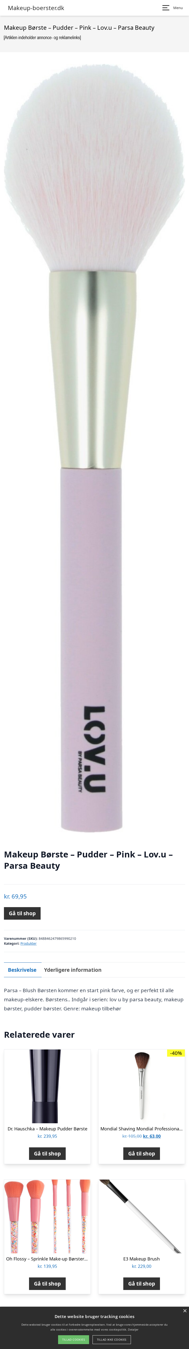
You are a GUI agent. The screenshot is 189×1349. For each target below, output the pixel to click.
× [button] (185, 1311)
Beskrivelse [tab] (22, 969)
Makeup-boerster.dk (36, 8)
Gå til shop (22, 913)
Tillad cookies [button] (73, 1339)
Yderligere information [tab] (73, 969)
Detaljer (133, 1329)
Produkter (28, 943)
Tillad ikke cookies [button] (111, 1339)
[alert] (94, 1328)
